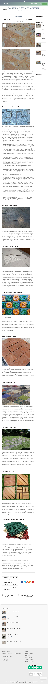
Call (22, 1)
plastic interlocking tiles (10, 541)
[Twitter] (25, 582)
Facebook (23, 1)
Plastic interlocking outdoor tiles (10, 584)
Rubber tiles (6, 589)
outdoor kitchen (11, 74)
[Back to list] (18, 595)
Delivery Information (28, 657)
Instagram (26, 1)
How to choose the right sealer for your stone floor (44, 36)
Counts (44, 30)
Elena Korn (19, 21)
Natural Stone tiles (7, 579)
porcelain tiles (8, 268)
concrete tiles (15, 574)
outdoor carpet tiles (8, 582)
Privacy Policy (27, 655)
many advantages (11, 128)
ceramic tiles (6, 574)
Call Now (44, 3)
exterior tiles (14, 577)
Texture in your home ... (44, 45)
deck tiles (6, 577)
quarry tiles (15, 587)
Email (24, 1)
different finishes (13, 138)
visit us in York (29, 566)
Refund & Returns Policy (29, 661)
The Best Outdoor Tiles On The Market (18, 19)
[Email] (30, 582)
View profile (39, 76)
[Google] (27, 582)
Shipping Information (29, 659)
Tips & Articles (18, 16)
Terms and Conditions (29, 653)
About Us (26, 651)
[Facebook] (22, 582)
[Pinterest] (33, 582)
